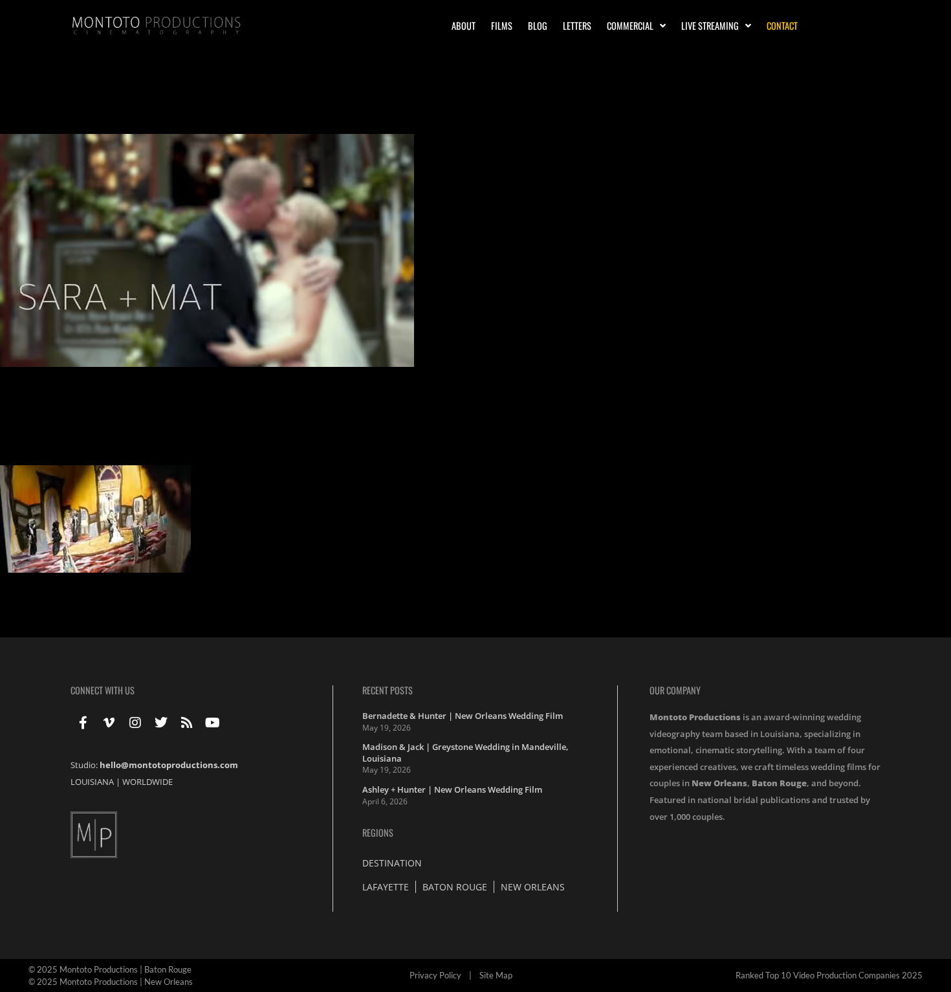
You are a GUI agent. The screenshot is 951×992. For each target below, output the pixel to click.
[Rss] (187, 723)
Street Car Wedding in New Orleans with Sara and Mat (184, 112)
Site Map (495, 975)
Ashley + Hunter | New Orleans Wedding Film (452, 789)
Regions (377, 832)
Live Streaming (710, 25)
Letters (577, 25)
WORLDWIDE (147, 782)
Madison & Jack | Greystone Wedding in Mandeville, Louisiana (465, 752)
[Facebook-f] (83, 723)
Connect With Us (103, 690)
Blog (537, 25)
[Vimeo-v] (109, 723)
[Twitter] (161, 723)
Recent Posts (387, 690)
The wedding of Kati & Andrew (104, 442)
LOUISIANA (92, 782)
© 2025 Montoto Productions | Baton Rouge (109, 969)
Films (501, 25)
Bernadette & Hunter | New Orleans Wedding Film (462, 716)
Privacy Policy (435, 975)
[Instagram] (135, 723)
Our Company (675, 690)
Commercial (630, 25)
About (464, 25)
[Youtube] (213, 723)
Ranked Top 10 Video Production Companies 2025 (829, 975)
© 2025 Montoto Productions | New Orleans (110, 981)
